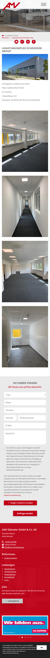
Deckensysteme (10, 571)
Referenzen (5, 38)
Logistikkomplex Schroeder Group (22, 38)
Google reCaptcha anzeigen (21, 503)
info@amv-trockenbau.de (14, 547)
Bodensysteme (10, 574)
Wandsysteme (9, 569)
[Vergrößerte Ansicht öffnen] (25, 67)
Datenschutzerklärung (12, 495)
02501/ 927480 (10, 541)
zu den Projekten (10, 558)
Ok (42, 647)
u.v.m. (6, 580)
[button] (19, 637)
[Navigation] (43, 4)
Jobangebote (13, 601)
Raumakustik (9, 577)
